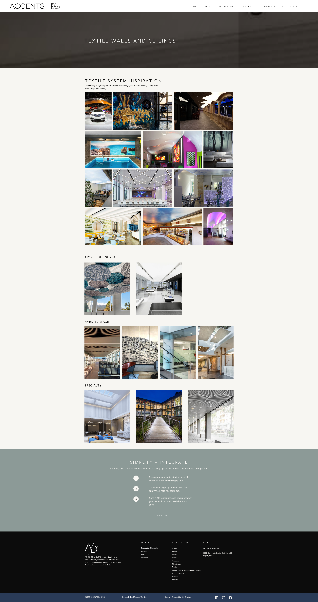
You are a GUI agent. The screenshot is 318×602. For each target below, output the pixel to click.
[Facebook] (230, 598)
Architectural (227, 6)
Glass (174, 548)
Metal (174, 555)
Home (195, 6)
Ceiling (144, 551)
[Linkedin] (217, 598)
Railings (175, 577)
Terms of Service (140, 597)
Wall (142, 554)
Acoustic (175, 561)
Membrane (176, 564)
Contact (294, 6)
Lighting (246, 6)
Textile (174, 567)
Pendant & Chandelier (150, 548)
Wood (174, 551)
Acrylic (174, 558)
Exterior (175, 580)
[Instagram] (223, 598)
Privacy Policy (127, 597)
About (208, 6)
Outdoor (144, 558)
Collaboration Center (270, 6)
